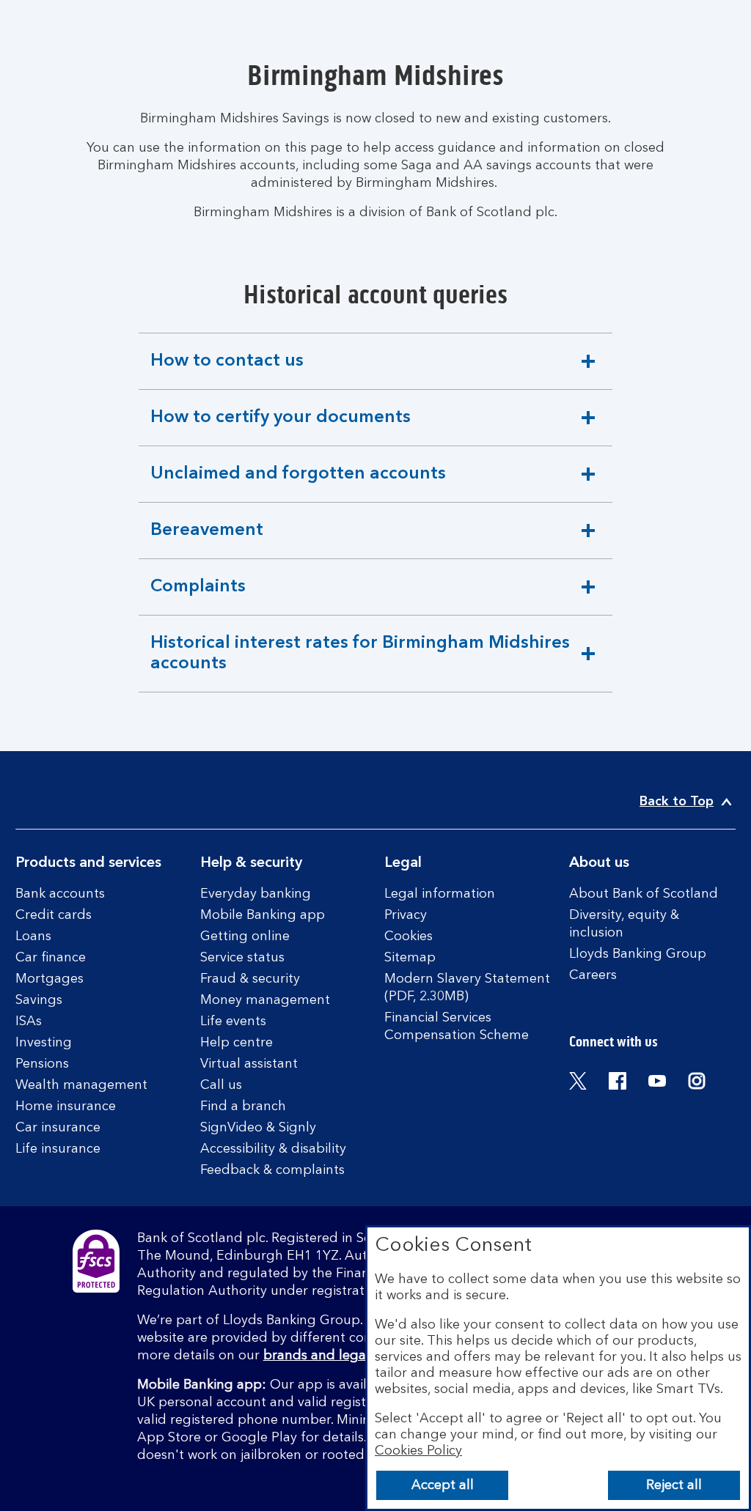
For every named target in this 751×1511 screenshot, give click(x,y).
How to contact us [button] (227, 370)
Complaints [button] (200, 596)
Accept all (442, 1485)
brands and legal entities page (358, 1355)
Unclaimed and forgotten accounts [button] (298, 483)
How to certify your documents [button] (280, 427)
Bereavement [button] (206, 540)
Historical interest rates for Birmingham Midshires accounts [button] (360, 663)
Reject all (674, 1485)
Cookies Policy (418, 1451)
